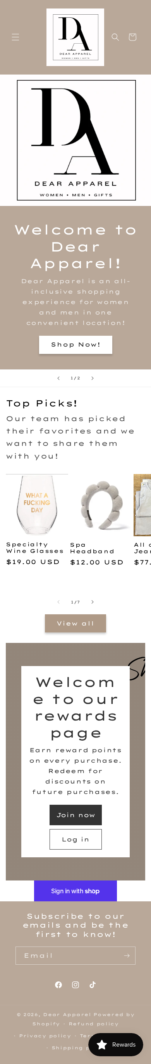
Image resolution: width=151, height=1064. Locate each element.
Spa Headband (92, 547)
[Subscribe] (126, 956)
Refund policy (94, 1024)
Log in (75, 839)
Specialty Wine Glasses (34, 547)
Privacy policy (45, 1036)
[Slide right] (92, 601)
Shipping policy (79, 1047)
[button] (15, 37)
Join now (75, 815)
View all (75, 623)
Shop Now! (76, 344)
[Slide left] (58, 601)
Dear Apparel (67, 1014)
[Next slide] (92, 378)
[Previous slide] (58, 378)
